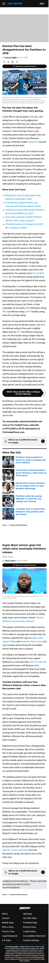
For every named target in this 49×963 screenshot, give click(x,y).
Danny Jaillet (11, 57)
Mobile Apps (8, 922)
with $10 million (36, 662)
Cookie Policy (29, 931)
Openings (27, 913)
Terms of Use (8, 931)
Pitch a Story (8, 927)
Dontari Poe (33, 142)
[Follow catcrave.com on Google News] (43, 441)
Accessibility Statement (34, 936)
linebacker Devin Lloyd (31, 641)
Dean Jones (10, 561)
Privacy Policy (29, 927)
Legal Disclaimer (10, 936)
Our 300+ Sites (30, 918)
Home (4, 525)
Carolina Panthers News (18, 525)
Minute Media (14, 946)
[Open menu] (3, 3)
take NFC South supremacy (15, 850)
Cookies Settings (31, 940)
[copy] (17, 62)
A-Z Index (6, 940)
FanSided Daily (30, 922)
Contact (5, 918)
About (5, 913)
